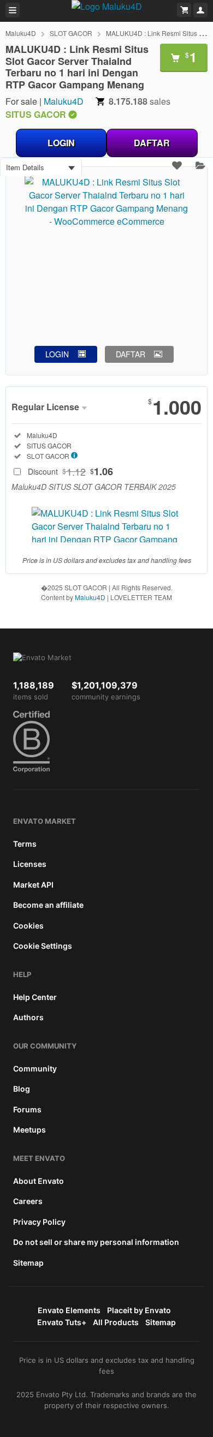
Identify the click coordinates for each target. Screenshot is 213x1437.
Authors (28, 1017)
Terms (25, 843)
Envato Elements (69, 1310)
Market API (33, 884)
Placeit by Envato (139, 1310)
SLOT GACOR (71, 33)
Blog (21, 1088)
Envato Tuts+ (61, 1322)
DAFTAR (152, 142)
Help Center (35, 997)
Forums (27, 1109)
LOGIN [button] (57, 354)
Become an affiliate (48, 904)
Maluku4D (20, 33)
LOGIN (61, 142)
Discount (70, 471)
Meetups (29, 1129)
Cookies (28, 925)
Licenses (29, 864)
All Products (116, 1322)
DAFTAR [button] (130, 354)
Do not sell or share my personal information (96, 1242)
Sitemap (28, 1262)
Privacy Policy (39, 1221)
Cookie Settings (42, 945)
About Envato (38, 1180)
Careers (28, 1201)
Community (35, 1068)
